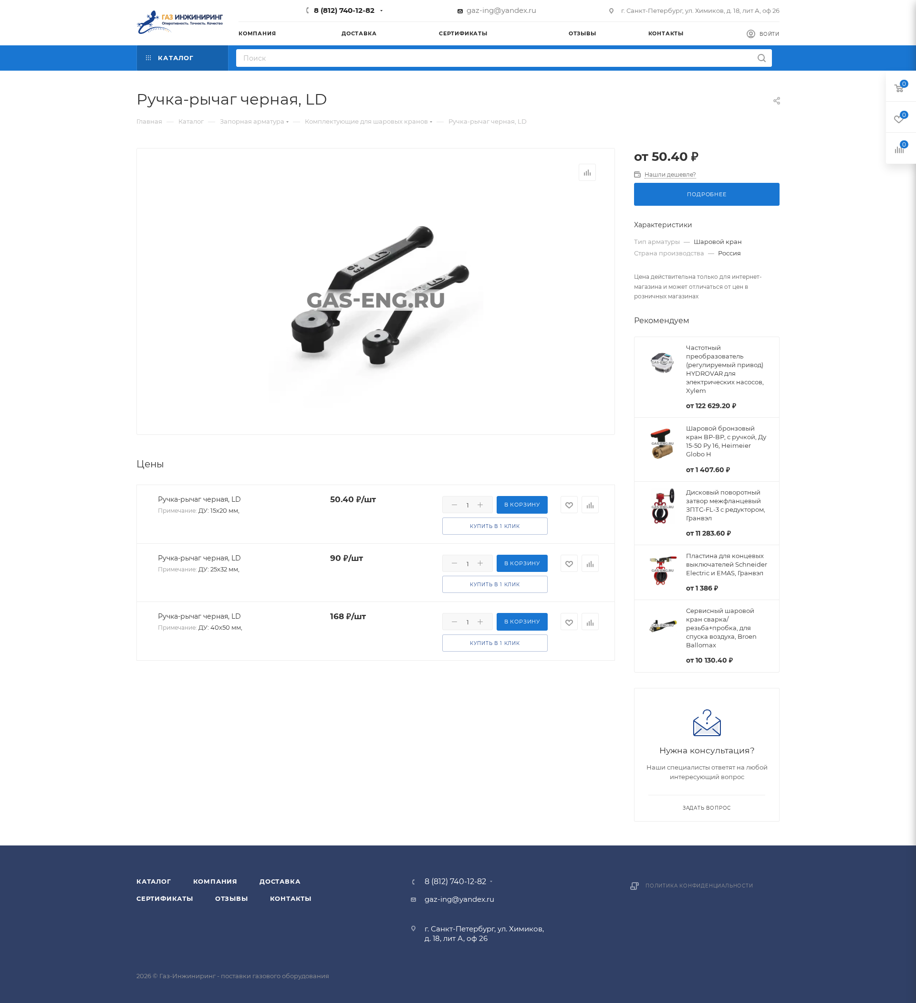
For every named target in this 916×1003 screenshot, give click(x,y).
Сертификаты (164, 898)
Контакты (291, 898)
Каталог (153, 881)
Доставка (280, 881)
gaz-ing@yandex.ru (501, 10)
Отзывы (231, 898)
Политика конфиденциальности (699, 886)
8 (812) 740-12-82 (344, 10)
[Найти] (761, 58)
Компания (215, 881)
